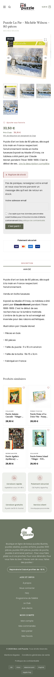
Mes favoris (27, 636)
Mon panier (27, 631)
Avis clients (27, 608)
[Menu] (4, 7)
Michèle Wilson (11, 30)
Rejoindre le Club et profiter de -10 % (27, 569)
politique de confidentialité (33, 220)
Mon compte (27, 620)
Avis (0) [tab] (27, 269)
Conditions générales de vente (36, 655)
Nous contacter (27, 588)
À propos (27, 583)
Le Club (27, 603)
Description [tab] (27, 263)
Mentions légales (12, 655)
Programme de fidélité (27, 598)
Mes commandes (27, 626)
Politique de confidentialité (27, 661)
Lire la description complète (34, 163)
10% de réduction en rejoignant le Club (19, 136)
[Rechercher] (9, 7)
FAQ (27, 593)
